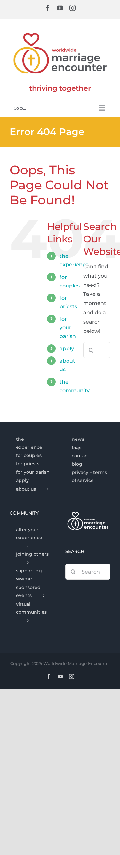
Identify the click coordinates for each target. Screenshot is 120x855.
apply (67, 349)
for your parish (68, 327)
